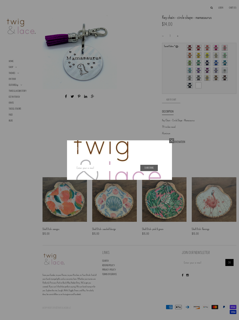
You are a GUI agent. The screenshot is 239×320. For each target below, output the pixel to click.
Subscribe (149, 167)
